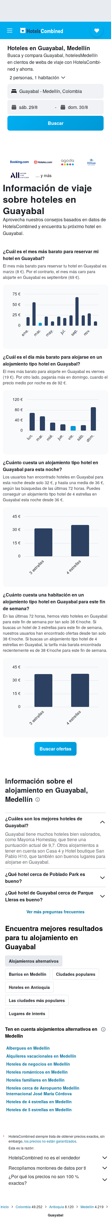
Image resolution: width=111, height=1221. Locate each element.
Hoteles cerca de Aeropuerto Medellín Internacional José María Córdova (42, 1090)
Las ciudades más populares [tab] (37, 1000)
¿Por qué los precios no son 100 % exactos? (44, 1179)
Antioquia (56, 1206)
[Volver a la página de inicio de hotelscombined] (41, 30)
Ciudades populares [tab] (75, 974)
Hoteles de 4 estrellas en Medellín (39, 1101)
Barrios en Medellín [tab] (27, 974)
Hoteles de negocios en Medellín (38, 1064)
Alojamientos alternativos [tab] (34, 961)
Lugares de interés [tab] (27, 1013)
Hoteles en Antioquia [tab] (29, 987)
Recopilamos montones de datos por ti (47, 1168)
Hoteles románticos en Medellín (37, 1072)
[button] (9, 30)
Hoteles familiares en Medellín (35, 1080)
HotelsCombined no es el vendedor (44, 1157)
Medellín (87, 1206)
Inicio (5, 1206)
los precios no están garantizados (50, 1141)
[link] (55, 749)
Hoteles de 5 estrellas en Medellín (39, 1109)
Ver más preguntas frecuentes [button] (55, 911)
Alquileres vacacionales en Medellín (41, 1056)
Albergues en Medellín (28, 1048)
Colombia (23, 1206)
